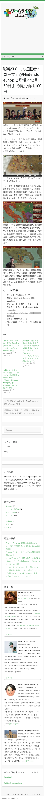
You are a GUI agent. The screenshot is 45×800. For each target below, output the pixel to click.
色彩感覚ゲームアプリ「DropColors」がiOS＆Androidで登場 (21, 402)
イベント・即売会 (12, 509)
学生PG (9, 521)
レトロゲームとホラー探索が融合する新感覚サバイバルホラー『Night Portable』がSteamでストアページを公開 (23, 561)
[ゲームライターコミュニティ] (21, 13)
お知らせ (9, 506)
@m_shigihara (14, 724)
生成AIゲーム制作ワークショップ (18, 576)
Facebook (8, 777)
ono (7, 98)
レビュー (9, 518)
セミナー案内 (11, 512)
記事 (7, 527)
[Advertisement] (22, 38)
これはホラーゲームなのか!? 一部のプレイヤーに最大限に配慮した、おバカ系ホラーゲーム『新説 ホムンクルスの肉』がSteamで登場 (23, 570)
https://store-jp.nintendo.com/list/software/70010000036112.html (24, 313)
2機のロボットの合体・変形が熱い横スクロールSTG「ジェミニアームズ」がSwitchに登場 (11, 346)
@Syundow (30, 761)
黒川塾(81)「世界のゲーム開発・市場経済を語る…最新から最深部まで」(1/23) (21, 411)
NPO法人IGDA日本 (24, 598)
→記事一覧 (8, 635)
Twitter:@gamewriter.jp (13, 783)
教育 (7, 524)
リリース (32, 98)
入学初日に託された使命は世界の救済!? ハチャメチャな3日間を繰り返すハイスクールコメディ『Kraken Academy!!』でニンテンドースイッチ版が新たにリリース (31, 351)
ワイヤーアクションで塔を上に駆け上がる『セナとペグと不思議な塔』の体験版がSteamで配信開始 (23, 546)
